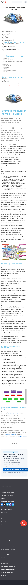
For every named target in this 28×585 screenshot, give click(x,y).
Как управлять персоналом (8, 543)
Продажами (4, 518)
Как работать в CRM (6, 535)
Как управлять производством (8, 549)
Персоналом (4, 515)
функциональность (13, 414)
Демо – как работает (6, 489)
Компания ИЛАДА (5, 554)
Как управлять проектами (7, 538)
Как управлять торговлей (7, 546)
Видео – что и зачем (6, 486)
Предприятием (4, 512)
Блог (2, 483)
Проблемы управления (6, 509)
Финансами (4, 527)
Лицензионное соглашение (8, 566)
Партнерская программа (7, 572)
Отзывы (3, 498)
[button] (25, 2)
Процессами (4, 524)
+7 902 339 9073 (17, 2)
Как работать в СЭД (5, 540)
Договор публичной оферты (8, 569)
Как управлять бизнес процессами (9, 532)
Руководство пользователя (8, 492)
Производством (5, 521)
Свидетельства (4, 563)
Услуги (2, 560)
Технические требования (7, 501)
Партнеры (3, 575)
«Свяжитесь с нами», (11, 434)
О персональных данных (7, 495)
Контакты (3, 557)
